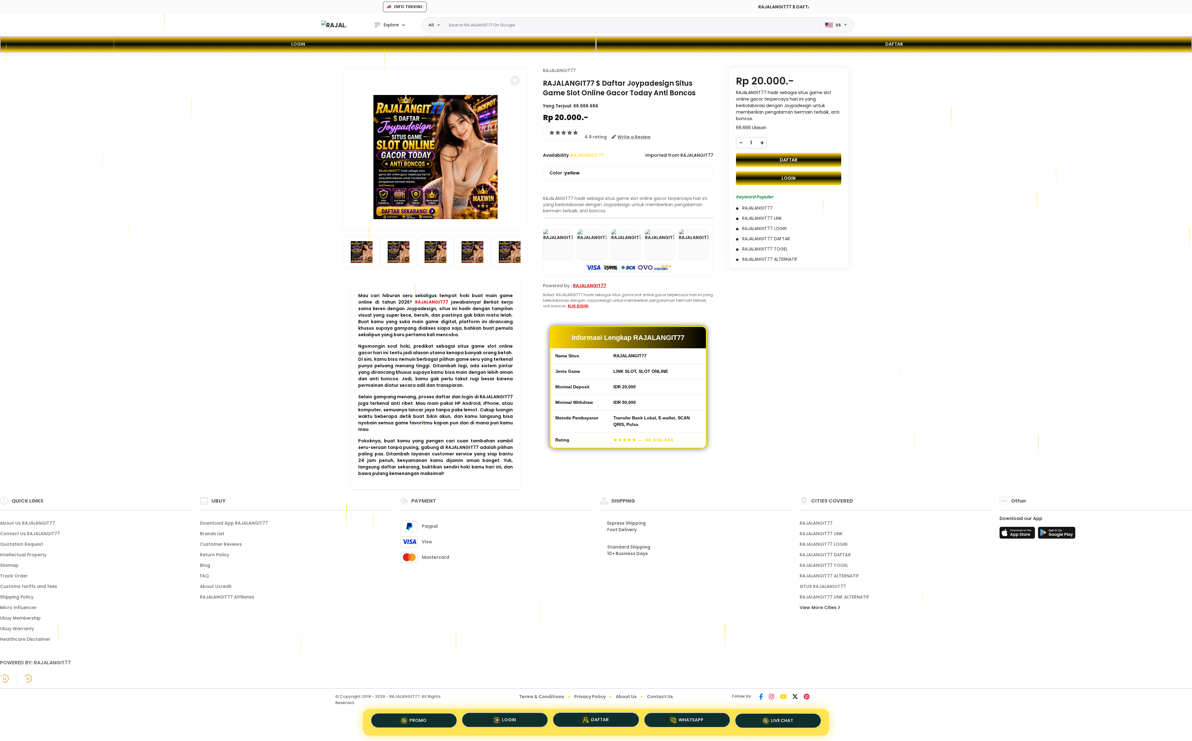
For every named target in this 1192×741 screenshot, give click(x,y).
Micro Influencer (18, 607)
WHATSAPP (691, 722)
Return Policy (214, 555)
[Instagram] (771, 697)
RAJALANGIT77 (431, 302)
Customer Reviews (221, 544)
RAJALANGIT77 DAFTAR (825, 555)
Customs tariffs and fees (28, 586)
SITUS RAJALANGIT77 (823, 586)
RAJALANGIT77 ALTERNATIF (829, 576)
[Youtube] (783, 697)
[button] (515, 80)
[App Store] (1018, 534)
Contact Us (660, 697)
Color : (564, 173)
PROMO (418, 720)
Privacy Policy (590, 697)
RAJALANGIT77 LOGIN (823, 544)
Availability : (557, 155)
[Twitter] (795, 697)
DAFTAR (894, 44)
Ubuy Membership (20, 618)
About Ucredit (216, 586)
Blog (205, 565)
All (431, 25)
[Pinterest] (806, 697)
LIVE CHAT (782, 722)
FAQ (204, 576)
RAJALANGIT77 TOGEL (824, 565)
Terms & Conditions (541, 697)
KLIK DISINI (578, 306)
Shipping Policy (17, 597)
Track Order (14, 576)
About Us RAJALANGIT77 (27, 523)
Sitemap (9, 565)
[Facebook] (761, 697)
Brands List (212, 534)
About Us (626, 697)
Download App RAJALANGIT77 (234, 523)
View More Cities (819, 607)
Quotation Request (21, 544)
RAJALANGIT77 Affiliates (227, 597)
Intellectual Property (23, 555)
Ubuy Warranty (17, 629)
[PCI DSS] (4, 678)
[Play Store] (1056, 534)
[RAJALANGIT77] (333, 25)
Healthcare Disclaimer (25, 639)
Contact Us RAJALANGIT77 (30, 534)
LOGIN (298, 44)
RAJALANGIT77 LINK (821, 534)
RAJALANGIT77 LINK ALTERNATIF (834, 597)
